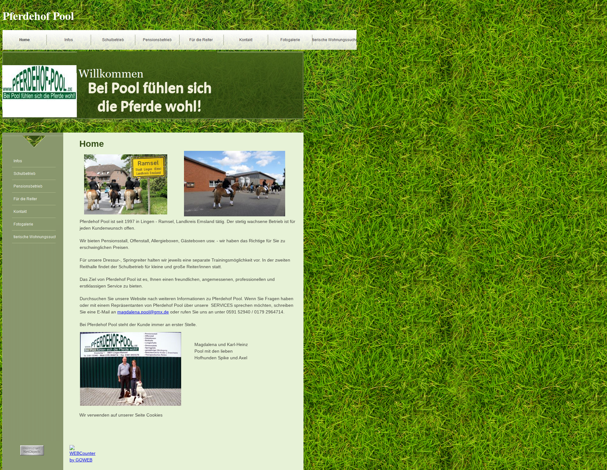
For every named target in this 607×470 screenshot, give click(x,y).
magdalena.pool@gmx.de (143, 311)
